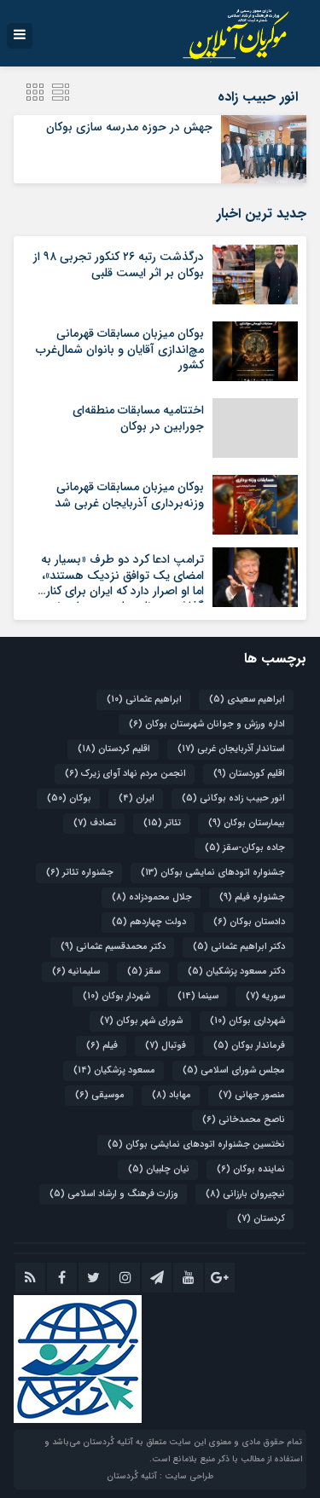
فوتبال (165, 1045)
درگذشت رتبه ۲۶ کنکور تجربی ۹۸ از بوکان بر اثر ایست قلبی (118, 264)
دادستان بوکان (249, 922)
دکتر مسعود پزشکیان (236, 971)
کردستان (261, 1219)
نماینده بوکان (251, 1169)
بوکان (69, 798)
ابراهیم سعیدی (247, 699)
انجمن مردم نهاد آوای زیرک (125, 773)
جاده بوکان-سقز (245, 848)
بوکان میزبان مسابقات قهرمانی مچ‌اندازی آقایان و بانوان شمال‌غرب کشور (120, 348)
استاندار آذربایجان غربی (231, 749)
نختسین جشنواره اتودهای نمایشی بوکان (196, 1144)
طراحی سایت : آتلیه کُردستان (160, 1476)
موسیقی (100, 1095)
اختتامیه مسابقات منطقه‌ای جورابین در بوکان (138, 418)
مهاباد (171, 1095)
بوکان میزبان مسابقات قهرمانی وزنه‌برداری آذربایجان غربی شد (129, 494)
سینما (197, 996)
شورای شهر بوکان (141, 1021)
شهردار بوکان (116, 996)
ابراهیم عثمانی (144, 699)
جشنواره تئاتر (79, 872)
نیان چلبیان (158, 1169)
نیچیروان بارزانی (245, 1194)
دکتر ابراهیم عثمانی (239, 947)
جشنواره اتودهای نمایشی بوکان (213, 872)
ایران (136, 798)
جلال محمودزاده (152, 897)
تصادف (94, 823)
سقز (143, 971)
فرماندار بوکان (249, 1045)
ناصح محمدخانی (243, 1120)
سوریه (265, 996)
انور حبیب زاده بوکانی (233, 798)
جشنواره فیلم (252, 897)
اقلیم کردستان (114, 749)
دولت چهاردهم (149, 922)
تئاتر (162, 823)
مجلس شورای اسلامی (234, 1070)
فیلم (102, 1045)
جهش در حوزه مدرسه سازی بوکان (129, 127)
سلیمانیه (76, 971)
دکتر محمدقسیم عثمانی (113, 947)
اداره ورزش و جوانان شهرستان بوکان (207, 724)
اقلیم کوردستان (249, 773)
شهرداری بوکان (247, 1021)
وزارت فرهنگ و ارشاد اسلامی (113, 1194)
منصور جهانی (251, 1095)
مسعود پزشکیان (114, 1070)
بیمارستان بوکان (246, 823)
